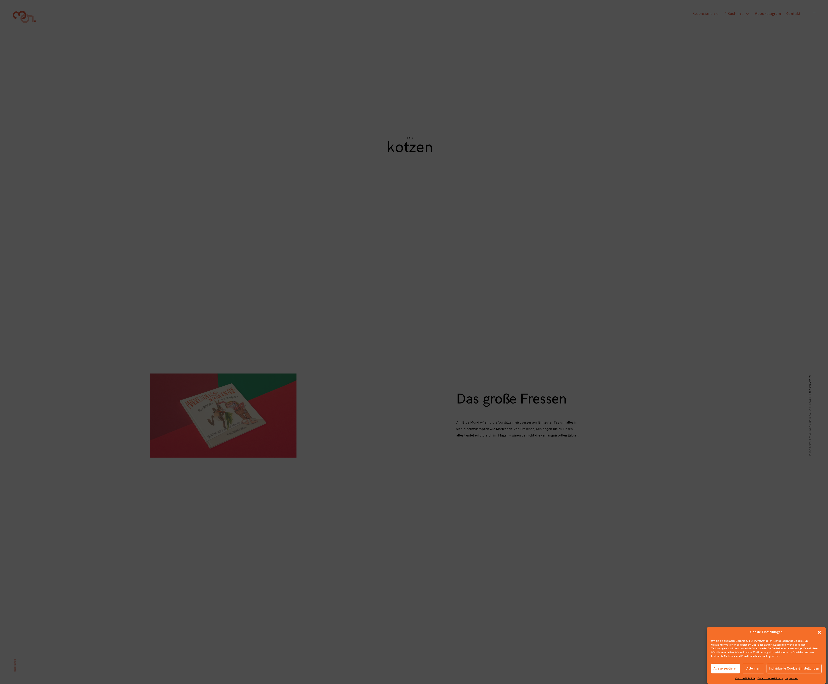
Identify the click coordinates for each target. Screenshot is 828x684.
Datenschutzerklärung (770, 678)
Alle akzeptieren (725, 669)
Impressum (791, 678)
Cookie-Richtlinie (745, 678)
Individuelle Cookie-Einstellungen (794, 669)
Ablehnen (753, 669)
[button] (819, 632)
